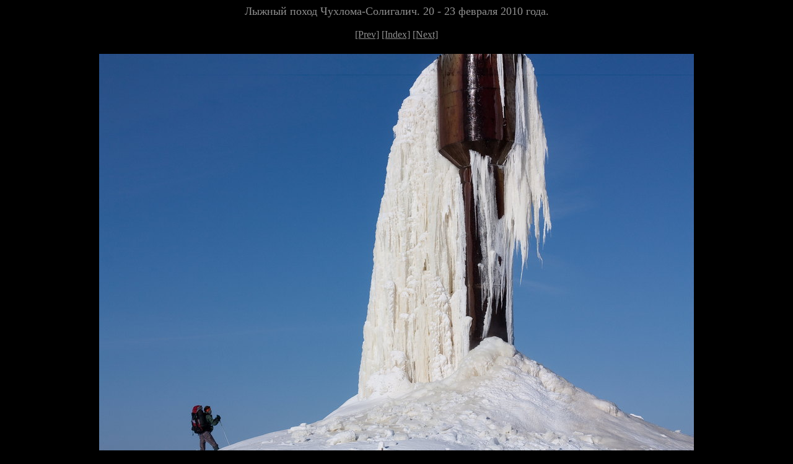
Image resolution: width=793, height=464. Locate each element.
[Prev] (367, 34)
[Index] (396, 34)
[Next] (425, 34)
